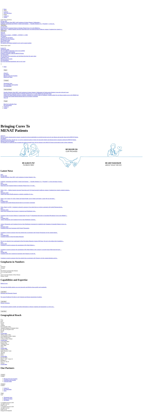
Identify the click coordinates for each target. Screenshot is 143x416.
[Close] (1, 64)
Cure (2, 393)
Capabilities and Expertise (10, 380)
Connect (3, 384)
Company (6, 11)
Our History (6, 400)
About (5, 70)
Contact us (6, 15)
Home (5, 9)
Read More (3, 25)
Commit (3, 374)
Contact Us (3, 48)
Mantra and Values (8, 398)
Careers (5, 17)
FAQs (5, 390)
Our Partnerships (7, 389)
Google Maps (4, 333)
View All (6, 97)
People (5, 101)
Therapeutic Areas (8, 397)
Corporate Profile (8, 381)
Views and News (8, 13)
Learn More (3, 291)
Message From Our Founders (10, 378)
